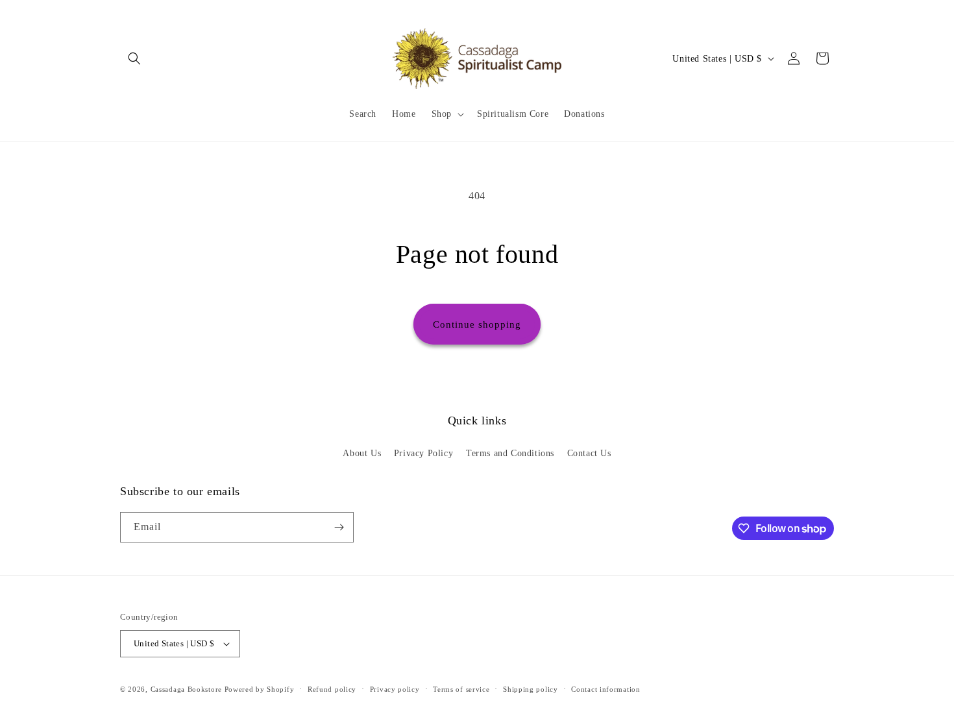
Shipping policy (530, 689)
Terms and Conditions (510, 453)
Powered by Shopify (260, 689)
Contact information (605, 689)
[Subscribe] (338, 527)
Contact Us (589, 453)
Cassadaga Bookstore (186, 689)
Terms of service (461, 689)
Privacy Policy (423, 453)
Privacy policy (395, 689)
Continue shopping (477, 324)
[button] (134, 58)
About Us (362, 453)
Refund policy (332, 689)
